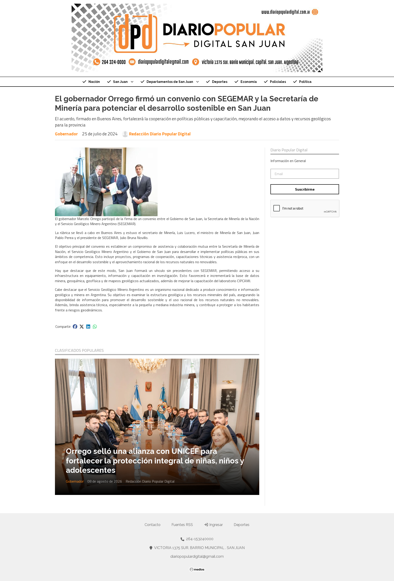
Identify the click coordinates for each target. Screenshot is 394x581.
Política (305, 82)
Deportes (219, 82)
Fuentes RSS (182, 525)
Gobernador (66, 133)
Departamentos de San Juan (170, 82)
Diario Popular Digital (289, 149)
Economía (249, 82)
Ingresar (215, 525)
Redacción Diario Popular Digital (160, 133)
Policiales (278, 82)
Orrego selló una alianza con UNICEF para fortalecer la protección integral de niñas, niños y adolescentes (155, 461)
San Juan (120, 82)
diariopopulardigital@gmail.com (197, 556)
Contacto (153, 525)
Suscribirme (305, 189)
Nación (94, 82)
